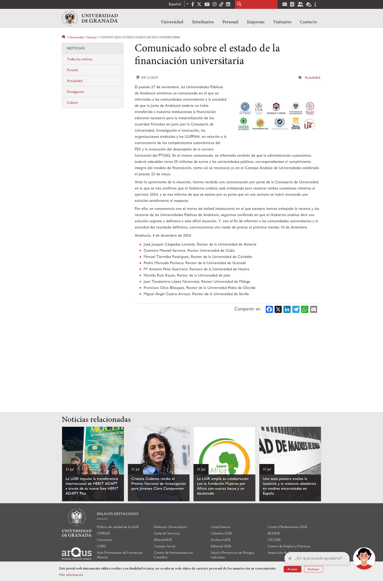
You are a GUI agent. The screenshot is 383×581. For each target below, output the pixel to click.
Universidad (172, 22)
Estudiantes (203, 22)
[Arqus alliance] (77, 553)
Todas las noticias (79, 59)
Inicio (64, 37)
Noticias (91, 37)
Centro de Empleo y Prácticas (289, 546)
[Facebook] (269, 309)
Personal (230, 22)
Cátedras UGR (221, 533)
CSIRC (101, 546)
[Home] (90, 18)
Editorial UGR (221, 546)
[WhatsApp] (304, 309)
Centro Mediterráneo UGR (287, 527)
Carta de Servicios (167, 533)
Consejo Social (164, 546)
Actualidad (312, 77)
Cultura (72, 102)
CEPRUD (103, 533)
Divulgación (75, 92)
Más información (71, 575)
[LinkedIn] (287, 309)
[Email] (313, 309)
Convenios (104, 540)
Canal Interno (221, 527)
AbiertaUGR (163, 540)
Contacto (308, 22)
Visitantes (282, 22)
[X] (278, 309)
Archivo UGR (221, 540)
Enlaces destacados (118, 514)
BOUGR (274, 533)
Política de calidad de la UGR (118, 527)
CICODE (274, 540)
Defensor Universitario (170, 527)
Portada (72, 70)
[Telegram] (295, 309)
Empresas (255, 22)
